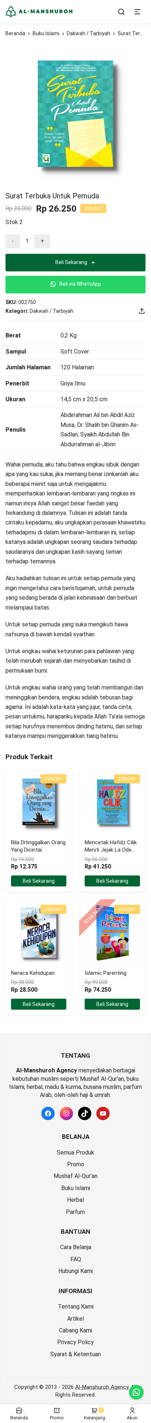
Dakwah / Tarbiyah (88, 33)
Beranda (15, 33)
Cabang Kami (75, 1330)
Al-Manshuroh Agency (101, 1387)
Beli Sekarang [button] (39, 881)
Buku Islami (46, 33)
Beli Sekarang (71, 262)
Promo (75, 1164)
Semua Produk (75, 1152)
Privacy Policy (75, 1342)
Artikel (75, 1318)
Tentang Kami (75, 1306)
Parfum (75, 1211)
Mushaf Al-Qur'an (75, 1176)
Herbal (75, 1199)
